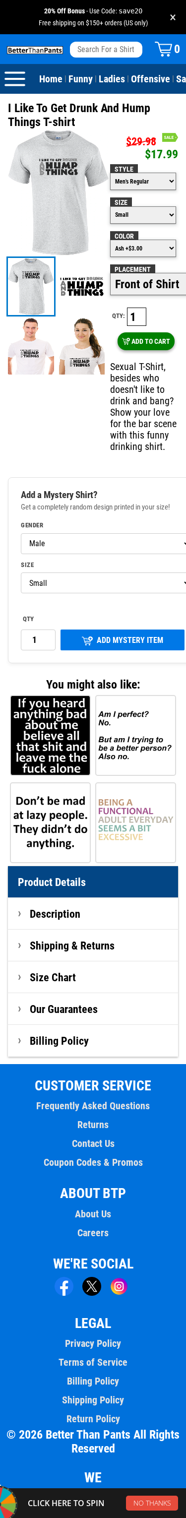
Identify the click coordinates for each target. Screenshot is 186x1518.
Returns (93, 1125)
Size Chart (53, 977)
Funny (80, 79)
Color (124, 236)
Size (121, 202)
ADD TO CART (150, 341)
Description (55, 913)
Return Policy (93, 1419)
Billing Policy (59, 1040)
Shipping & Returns (72, 945)
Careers (93, 1233)
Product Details (52, 882)
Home (50, 79)
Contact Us (93, 1143)
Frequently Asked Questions (93, 1106)
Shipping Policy (93, 1400)
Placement (133, 269)
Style (124, 169)
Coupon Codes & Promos (93, 1162)
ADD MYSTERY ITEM (130, 640)
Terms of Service (93, 1362)
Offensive (150, 79)
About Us (93, 1214)
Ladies (112, 79)
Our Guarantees (64, 1009)
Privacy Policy (93, 1343)
